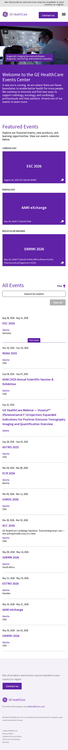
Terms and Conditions (11, 739)
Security (5, 742)
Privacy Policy (7, 733)
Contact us (48, 15)
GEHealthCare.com (36, 706)
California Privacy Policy (12, 736)
